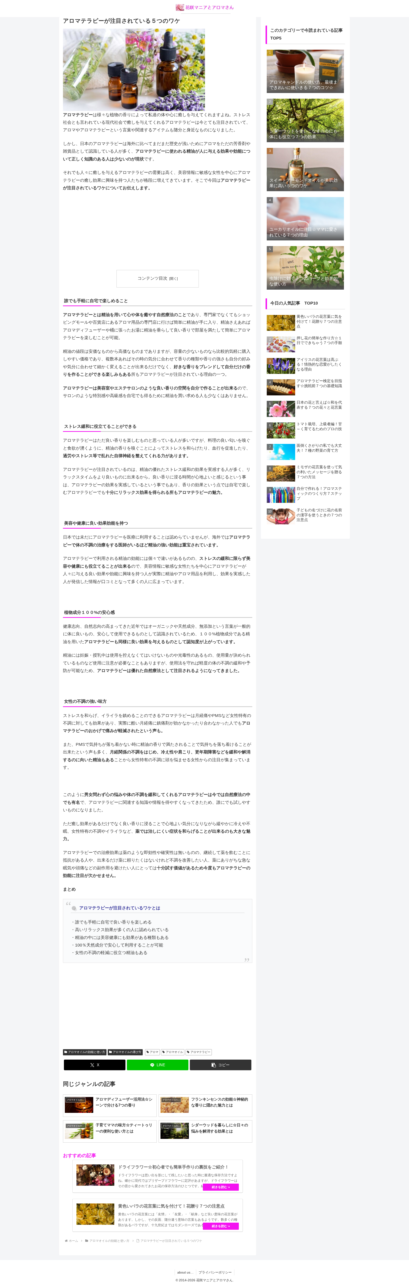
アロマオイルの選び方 (127, 1052)
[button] (220, 1065)
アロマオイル (174, 1052)
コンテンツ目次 (152, 278)
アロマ (154, 1052)
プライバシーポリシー (215, 1272)
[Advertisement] (157, 231)
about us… (185, 1272)
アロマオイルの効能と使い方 (86, 1052)
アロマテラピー (200, 1052)
